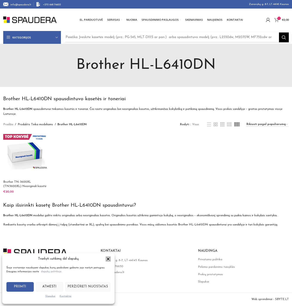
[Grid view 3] (222, 125)
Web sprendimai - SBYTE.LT (270, 299)
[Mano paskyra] (268, 20)
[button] (108, 259)
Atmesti (49, 286)
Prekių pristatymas (210, 274)
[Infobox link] (17, 4)
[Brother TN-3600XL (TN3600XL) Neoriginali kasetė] (25, 156)
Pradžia (8, 124)
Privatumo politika (210, 259)
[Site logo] (30, 19)
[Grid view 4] (229, 125)
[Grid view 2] (216, 125)
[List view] (209, 125)
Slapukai (50, 296)
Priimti (20, 286)
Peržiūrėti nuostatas (88, 286)
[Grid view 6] (237, 125)
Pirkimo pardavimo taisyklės (216, 267)
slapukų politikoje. (51, 271)
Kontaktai (65, 296)
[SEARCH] (284, 37)
